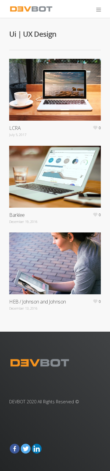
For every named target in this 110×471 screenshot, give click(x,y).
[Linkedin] (37, 449)
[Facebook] (15, 449)
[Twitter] (26, 449)
